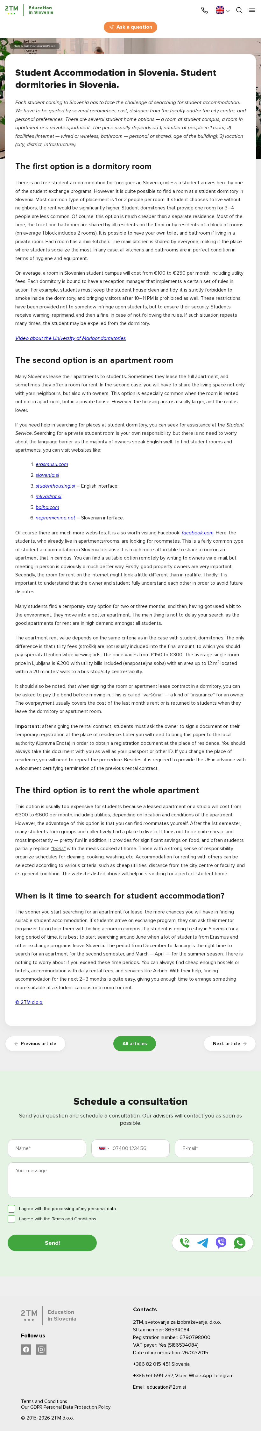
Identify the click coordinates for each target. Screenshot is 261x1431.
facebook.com (198, 533)
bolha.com (47, 507)
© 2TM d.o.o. (29, 1002)
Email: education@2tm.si (159, 1387)
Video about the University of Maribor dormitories (70, 338)
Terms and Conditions (44, 1401)
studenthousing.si (55, 486)
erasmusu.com (52, 464)
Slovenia (161, 1364)
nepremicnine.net (55, 518)
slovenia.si (47, 475)
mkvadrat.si (48, 496)
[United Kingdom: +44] (106, 1148)
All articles (135, 1044)
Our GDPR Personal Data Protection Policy (65, 1407)
